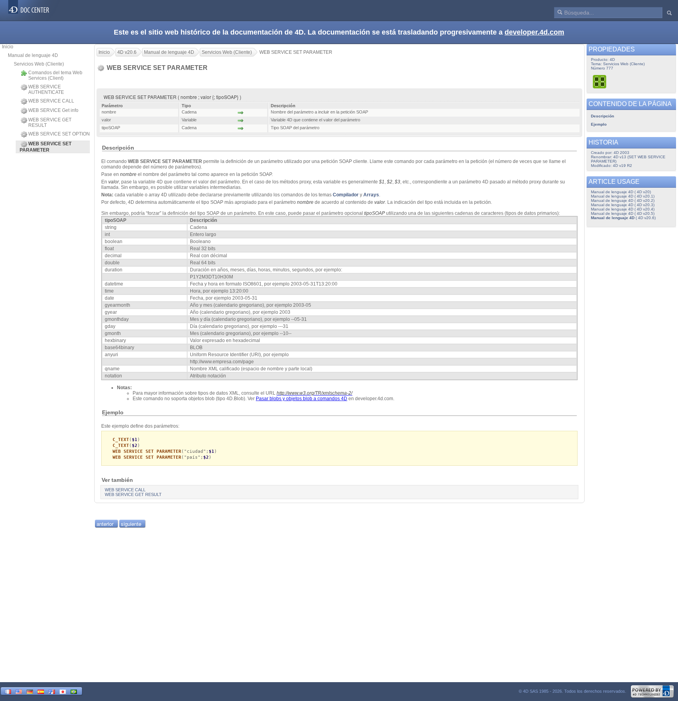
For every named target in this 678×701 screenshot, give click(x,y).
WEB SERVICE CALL (51, 101)
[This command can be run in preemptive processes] (600, 81)
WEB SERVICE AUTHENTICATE (46, 89)
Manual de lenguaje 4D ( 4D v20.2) (622, 200)
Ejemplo (599, 124)
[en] (19, 691)
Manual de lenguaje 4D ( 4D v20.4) (622, 209)
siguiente (131, 523)
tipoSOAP (374, 213)
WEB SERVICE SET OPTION (59, 134)
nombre (128, 174)
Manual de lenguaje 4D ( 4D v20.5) (622, 213)
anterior (105, 523)
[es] (40, 691)
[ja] (62, 691)
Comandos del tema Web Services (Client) (55, 75)
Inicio (7, 46)
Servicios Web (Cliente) (39, 64)
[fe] (51, 691)
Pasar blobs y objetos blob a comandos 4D (301, 398)
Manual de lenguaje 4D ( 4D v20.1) (622, 196)
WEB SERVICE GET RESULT (49, 122)
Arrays (371, 195)
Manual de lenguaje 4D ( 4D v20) (621, 192)
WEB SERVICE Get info (53, 110)
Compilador (346, 195)
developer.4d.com (534, 32)
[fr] (8, 691)
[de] (30, 691)
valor (113, 182)
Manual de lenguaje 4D (33, 55)
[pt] (73, 691)
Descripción (602, 116)
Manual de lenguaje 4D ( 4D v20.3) (622, 205)
